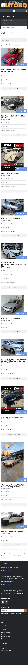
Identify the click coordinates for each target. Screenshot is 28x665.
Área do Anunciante (6, 650)
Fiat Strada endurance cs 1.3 (13, 532)
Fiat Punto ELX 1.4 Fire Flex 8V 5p (13, 117)
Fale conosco (4, 625)
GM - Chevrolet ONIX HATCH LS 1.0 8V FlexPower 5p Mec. (13, 360)
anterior (21, 44)
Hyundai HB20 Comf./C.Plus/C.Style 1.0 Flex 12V (13, 264)
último (19, 45)
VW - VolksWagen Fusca (11, 174)
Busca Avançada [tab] (8, 27)
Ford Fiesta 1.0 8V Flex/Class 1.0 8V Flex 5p (13, 70)
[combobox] (14, 40)
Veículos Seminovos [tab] (9, 24)
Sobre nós (3, 623)
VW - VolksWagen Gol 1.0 (12, 318)
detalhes (8, 570)
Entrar (2, 648)
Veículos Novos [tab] (8, 20)
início (16, 44)
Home (2, 620)
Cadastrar (3, 646)
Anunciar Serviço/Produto (16, 2)
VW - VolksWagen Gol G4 (12, 219)
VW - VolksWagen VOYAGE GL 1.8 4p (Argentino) (12, 486)
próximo (15, 45)
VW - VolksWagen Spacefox (13, 417)
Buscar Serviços (8, 16)
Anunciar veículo (11, 1)
